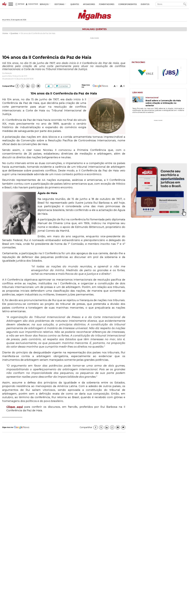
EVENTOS (145, 4)
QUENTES (74, 4)
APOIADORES (89, 4)
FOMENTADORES (106, 4)
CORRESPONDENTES (127, 4)
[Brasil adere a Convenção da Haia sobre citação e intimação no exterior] (139, 102)
